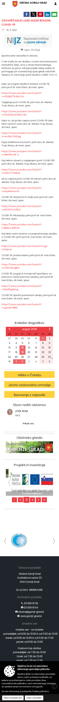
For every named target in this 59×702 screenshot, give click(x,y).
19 (22, 352)
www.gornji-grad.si (31, 616)
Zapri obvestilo (34, 697)
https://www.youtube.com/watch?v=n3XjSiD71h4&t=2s (22, 95)
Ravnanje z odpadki (29, 395)
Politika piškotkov (40, 691)
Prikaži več (28, 423)
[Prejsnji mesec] (9, 329)
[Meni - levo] (3, 3)
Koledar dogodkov (29, 323)
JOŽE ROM (21, 411)
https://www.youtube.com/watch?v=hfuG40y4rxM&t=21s (22, 113)
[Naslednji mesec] (49, 329)
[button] (5, 541)
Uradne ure (29, 623)
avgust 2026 (29, 329)
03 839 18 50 (31, 603)
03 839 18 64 (31, 607)
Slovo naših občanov (29, 405)
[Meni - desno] (55, 3)
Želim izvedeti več (13, 697)
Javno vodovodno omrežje (29, 385)
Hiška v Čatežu (29, 375)
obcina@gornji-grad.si (31, 611)
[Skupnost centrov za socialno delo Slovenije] (19, 540)
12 (22, 347)
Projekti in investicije (29, 465)
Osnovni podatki (29, 568)
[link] (26, 14)
